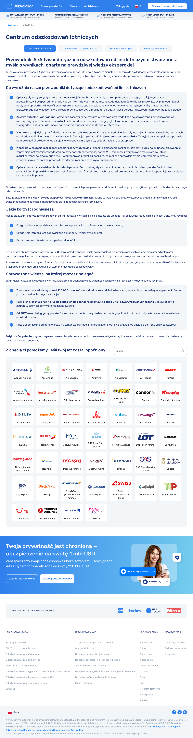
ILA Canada (25, 730)
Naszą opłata (147, 660)
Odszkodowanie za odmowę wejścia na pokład (30, 677)
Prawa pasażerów (51, 6)
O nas (143, 648)
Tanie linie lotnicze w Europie (90, 665)
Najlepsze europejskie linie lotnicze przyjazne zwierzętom (105, 671)
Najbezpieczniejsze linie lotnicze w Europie (97, 660)
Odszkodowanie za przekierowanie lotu (26, 683)
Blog (142, 677)
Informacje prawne (175, 642)
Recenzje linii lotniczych (121, 48)
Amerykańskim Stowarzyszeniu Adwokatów (60, 730)
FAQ (142, 683)
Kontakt (144, 700)
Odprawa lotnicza (84, 648)
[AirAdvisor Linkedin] (185, 712)
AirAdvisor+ (91, 6)
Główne (12, 25)
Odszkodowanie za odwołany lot (23, 660)
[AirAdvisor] (20, 6)
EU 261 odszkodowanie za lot (21, 648)
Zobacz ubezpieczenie (21, 578)
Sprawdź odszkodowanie (167, 6)
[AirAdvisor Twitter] (179, 712)
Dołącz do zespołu (149, 665)
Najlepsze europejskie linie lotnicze (93, 654)
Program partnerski (150, 688)
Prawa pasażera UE (16, 642)
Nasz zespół (146, 654)
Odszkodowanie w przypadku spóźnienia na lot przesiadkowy (38, 671)
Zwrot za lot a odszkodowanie (21, 665)
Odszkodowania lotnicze (40, 48)
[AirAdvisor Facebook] (174, 712)
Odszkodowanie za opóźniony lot (23, 654)
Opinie (143, 671)
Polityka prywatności (176, 648)
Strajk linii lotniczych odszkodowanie (94, 642)
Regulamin (170, 654)
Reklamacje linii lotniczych (155, 48)
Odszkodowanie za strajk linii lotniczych (80, 48)
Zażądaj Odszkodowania (57, 578)
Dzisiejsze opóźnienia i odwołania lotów (96, 677)
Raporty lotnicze (83, 683)
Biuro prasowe (147, 694)
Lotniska (10, 688)
